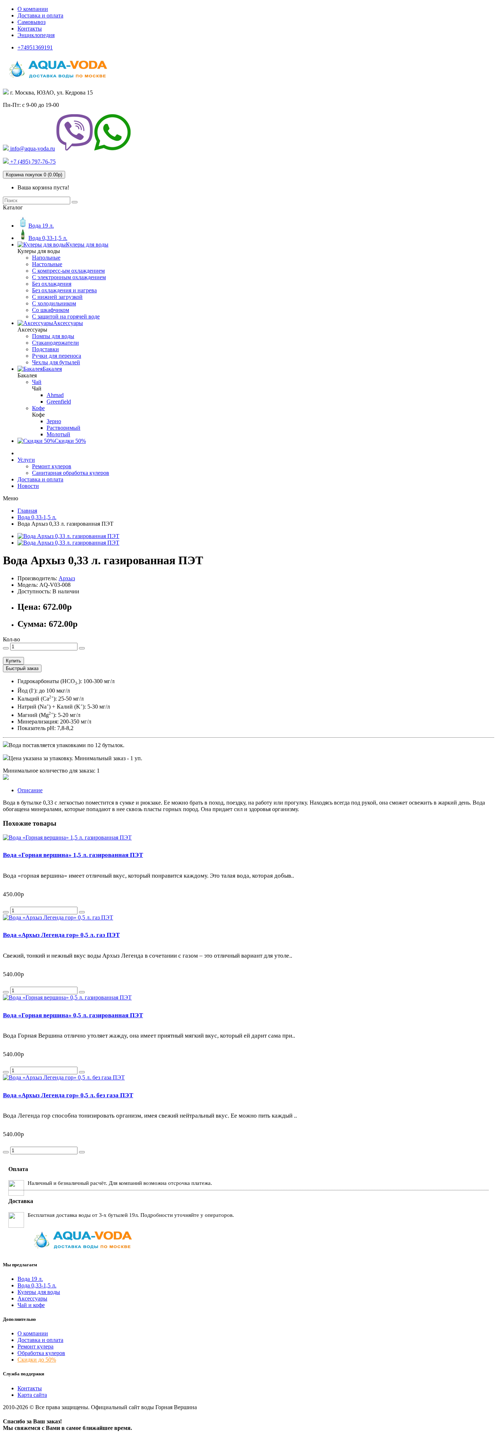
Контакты (29, 28)
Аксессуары (32, 1298)
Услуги (26, 460)
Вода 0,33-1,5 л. (36, 1285)
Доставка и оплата (40, 15)
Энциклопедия (36, 35)
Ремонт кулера (35, 1346)
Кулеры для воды (38, 1292)
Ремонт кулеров (51, 466)
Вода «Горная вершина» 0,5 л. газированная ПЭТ (73, 1015)
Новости (28, 486)
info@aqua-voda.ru (32, 148)
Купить (13, 661)
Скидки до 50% (36, 1359)
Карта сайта (32, 1395)
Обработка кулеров (41, 1353)
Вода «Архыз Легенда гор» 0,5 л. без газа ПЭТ (68, 1095)
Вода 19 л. (30, 1279)
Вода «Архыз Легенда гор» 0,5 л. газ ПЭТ (61, 934)
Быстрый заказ (22, 668)
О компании (32, 9)
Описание (30, 790)
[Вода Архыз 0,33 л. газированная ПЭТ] (68, 536)
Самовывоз (31, 22)
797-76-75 (32, 162)
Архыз (67, 578)
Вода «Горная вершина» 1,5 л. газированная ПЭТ (73, 854)
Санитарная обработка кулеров (70, 473)
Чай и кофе (31, 1305)
